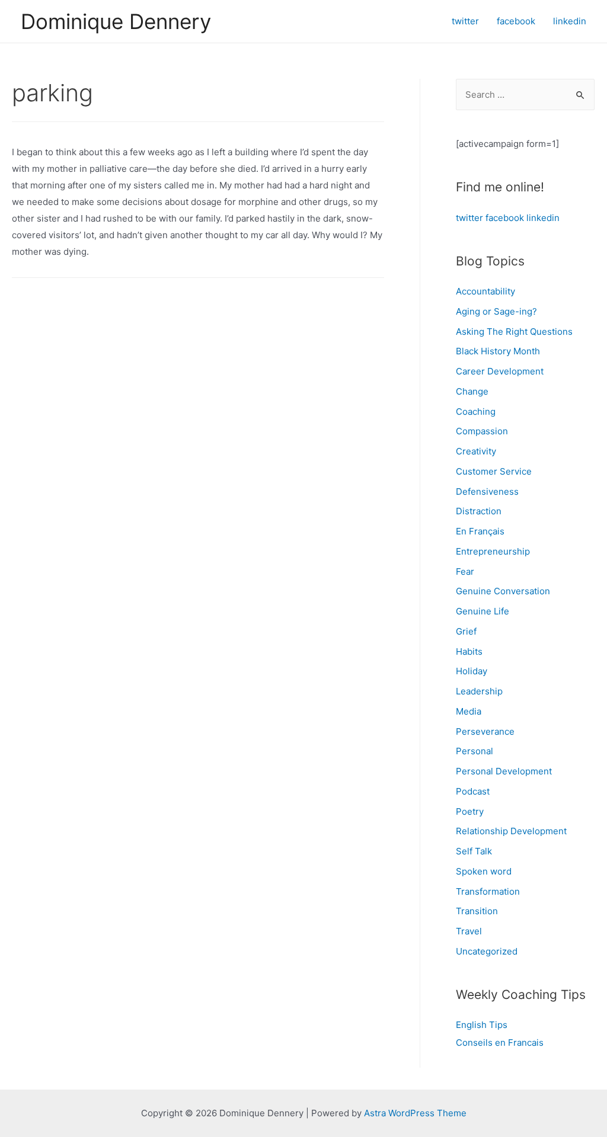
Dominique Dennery (116, 21)
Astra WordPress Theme (415, 1113)
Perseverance (485, 731)
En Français (480, 531)
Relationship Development (511, 831)
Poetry (470, 811)
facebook (504, 217)
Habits (469, 651)
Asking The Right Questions (514, 331)
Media (468, 711)
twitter (469, 217)
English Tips (481, 1024)
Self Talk (474, 851)
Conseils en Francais (500, 1042)
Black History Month (498, 351)
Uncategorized (486, 951)
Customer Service (494, 471)
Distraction (478, 511)
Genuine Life (482, 611)
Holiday (471, 671)
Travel (469, 931)
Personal (474, 751)
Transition (477, 911)
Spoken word (484, 871)
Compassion (482, 431)
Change (472, 391)
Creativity (476, 451)
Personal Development (504, 771)
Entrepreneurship (493, 551)
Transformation (488, 891)
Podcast (473, 791)
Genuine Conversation (503, 591)
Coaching (476, 411)
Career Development (500, 371)
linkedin (543, 217)
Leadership (479, 691)
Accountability (485, 291)
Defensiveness (487, 491)
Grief (466, 631)
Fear (465, 571)
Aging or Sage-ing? (496, 311)
